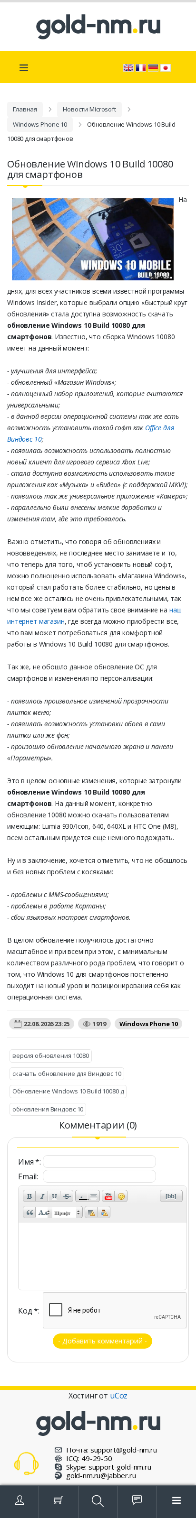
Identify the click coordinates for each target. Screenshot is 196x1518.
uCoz (118, 1395)
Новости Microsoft (89, 109)
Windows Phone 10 (40, 124)
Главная (25, 109)
